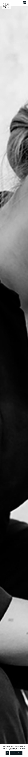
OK (7, 752)
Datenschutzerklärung (16, 752)
